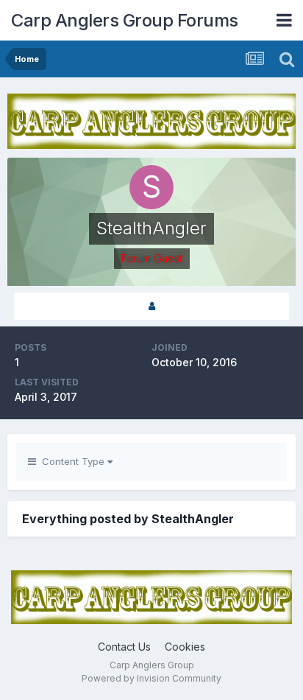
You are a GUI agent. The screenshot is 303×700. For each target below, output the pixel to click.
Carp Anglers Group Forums (124, 20)
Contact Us (124, 646)
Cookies (185, 646)
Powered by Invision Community (151, 678)
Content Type (71, 461)
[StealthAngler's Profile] (151, 306)
